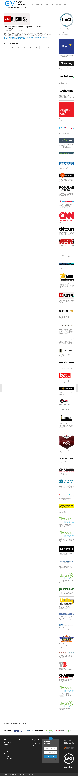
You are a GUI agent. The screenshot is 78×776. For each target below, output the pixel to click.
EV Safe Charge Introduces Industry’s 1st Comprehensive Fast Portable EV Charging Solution (66, 540)
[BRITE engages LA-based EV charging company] (66, 459)
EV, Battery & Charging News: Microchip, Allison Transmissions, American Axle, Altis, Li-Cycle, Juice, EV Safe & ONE (66, 285)
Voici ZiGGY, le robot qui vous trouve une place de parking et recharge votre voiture (66, 233)
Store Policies (7, 753)
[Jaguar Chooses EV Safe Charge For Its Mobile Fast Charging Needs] (66, 522)
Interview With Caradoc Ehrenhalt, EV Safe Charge (65, 499)
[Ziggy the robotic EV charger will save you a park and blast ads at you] (66, 390)
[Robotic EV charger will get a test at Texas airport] (66, 154)
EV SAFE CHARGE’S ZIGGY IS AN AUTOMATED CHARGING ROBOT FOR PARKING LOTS (66, 367)
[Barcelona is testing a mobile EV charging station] (66, 53)
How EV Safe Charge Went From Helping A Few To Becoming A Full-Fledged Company (65, 695)
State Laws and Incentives (22, 741)
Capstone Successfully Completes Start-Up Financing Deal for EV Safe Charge (66, 452)
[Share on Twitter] (13, 47)
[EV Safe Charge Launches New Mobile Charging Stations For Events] (66, 653)
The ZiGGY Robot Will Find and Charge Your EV (66, 267)
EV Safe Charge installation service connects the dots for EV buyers (66, 680)
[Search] (73, 4)
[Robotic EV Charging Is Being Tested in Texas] (66, 165)
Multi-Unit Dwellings (8, 742)
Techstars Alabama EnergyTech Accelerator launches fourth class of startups (65, 120)
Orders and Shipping (8, 758)
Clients (5, 746)
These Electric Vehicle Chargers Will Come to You (65, 68)
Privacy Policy (7, 751)
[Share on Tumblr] (31, 47)
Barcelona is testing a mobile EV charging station (66, 55)
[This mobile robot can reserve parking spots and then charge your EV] (66, 298)
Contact (33, 745)
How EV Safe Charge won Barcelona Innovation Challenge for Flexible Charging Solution (65, 206)
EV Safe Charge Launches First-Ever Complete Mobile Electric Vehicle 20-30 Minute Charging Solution (66, 645)
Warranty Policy (7, 755)
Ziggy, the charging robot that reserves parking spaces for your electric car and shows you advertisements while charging (66, 425)
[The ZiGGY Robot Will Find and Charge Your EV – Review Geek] (66, 352)
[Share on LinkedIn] (25, 47)
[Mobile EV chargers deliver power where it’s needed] (66, 472)
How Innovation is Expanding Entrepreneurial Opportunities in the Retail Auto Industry (66, 486)
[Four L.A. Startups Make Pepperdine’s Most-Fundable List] (66, 564)
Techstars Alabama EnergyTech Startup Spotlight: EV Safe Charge (66, 82)
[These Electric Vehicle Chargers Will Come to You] (66, 66)
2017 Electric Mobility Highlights (64, 709)
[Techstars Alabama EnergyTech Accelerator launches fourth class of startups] (66, 117)
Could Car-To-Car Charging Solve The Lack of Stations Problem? (65, 318)
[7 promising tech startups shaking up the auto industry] (66, 666)
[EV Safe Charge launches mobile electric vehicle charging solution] (66, 604)
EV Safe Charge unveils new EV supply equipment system (66, 593)
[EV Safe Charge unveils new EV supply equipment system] (66, 590)
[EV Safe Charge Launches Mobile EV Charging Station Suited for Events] (66, 626)
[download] (21, 19)
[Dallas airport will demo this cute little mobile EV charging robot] (66, 177)
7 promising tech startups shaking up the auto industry (66, 669)
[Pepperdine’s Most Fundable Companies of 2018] (66, 551)
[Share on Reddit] (42, 47)
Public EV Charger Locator (23, 744)
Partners (6, 744)
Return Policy (7, 756)
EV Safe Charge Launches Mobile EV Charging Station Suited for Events (65, 629)
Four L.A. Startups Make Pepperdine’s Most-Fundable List (66, 567)
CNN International (63, 222)
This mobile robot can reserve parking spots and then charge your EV (66, 301)
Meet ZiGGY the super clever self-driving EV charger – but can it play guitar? (66, 381)
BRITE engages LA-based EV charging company (66, 461)
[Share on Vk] (36, 47)
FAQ (20, 739)
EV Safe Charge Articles (35, 740)
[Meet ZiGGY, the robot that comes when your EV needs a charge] (66, 254)
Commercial (6, 741)
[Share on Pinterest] (19, 47)
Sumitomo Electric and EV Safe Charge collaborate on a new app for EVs (66, 511)
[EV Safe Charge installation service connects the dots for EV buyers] (66, 677)
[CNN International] (66, 221)
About (5, 739)
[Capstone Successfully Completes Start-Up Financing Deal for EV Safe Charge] (66, 449)
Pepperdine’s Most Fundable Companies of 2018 (66, 554)
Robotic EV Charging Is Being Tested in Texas (66, 167)
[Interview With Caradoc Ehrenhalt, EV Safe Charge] (66, 497)
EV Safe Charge (24, 30)
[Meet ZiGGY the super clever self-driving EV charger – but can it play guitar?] (65, 378)
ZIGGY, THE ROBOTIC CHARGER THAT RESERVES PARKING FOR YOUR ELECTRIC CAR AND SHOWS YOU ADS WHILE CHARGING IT (66, 407)
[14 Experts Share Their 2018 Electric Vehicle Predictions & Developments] (66, 578)
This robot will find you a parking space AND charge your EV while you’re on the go (66, 342)
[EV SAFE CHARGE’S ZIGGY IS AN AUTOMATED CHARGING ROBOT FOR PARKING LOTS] (66, 364)
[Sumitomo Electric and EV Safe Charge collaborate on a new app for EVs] (66, 508)
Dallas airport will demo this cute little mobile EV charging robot (66, 180)
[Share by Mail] (48, 47)
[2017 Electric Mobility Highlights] (66, 706)
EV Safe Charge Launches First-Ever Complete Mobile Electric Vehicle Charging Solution (66, 618)
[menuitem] (33, 4)
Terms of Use (7, 750)
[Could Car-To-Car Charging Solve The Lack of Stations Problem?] (66, 315)
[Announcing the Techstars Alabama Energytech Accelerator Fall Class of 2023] (66, 93)
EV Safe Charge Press (14, 30)
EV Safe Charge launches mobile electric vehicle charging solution (65, 607)
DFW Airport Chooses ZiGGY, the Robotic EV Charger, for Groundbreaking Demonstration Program (66, 146)
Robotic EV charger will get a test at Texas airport (66, 156)
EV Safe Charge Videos (37, 743)
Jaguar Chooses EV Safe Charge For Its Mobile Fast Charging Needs (65, 525)
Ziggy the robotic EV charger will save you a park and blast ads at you (66, 393)
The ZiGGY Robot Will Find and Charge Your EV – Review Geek (66, 356)
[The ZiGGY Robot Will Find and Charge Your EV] (66, 265)
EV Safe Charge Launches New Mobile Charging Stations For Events (66, 656)
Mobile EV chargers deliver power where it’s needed (65, 474)
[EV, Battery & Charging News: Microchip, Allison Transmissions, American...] (77, 388)
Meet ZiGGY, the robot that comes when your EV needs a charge (66, 257)
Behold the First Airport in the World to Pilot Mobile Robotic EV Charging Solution (66, 132)
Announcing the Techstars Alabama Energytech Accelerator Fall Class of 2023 (66, 96)
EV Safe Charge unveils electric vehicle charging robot (66, 246)
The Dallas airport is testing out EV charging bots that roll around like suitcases (66, 194)
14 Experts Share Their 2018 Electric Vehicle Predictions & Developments (66, 582)
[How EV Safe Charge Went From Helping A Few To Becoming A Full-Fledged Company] (66, 691)
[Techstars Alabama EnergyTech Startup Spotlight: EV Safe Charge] (66, 79)
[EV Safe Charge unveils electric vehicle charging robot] (66, 243)
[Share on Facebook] (7, 47)
